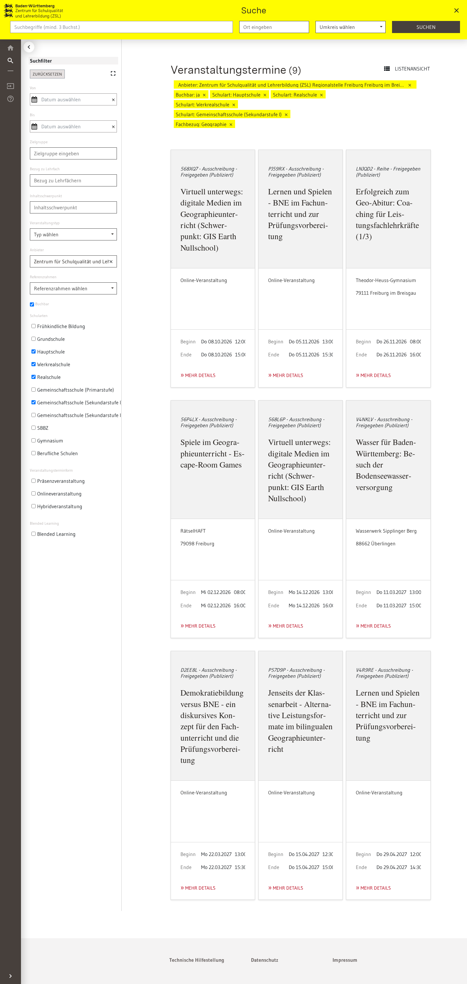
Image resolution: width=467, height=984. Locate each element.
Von (33, 87)
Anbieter (37, 249)
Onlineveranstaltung (59, 493)
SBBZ (42, 428)
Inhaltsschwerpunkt (46, 195)
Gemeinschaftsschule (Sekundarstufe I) (80, 402)
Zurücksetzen (47, 74)
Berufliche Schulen (57, 453)
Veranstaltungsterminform (51, 470)
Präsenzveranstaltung (61, 481)
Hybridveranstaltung (59, 506)
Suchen (426, 27)
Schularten (39, 315)
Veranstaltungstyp (45, 222)
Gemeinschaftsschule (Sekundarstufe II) (80, 415)
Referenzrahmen (43, 276)
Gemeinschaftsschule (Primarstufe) (75, 390)
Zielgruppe (39, 141)
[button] (112, 261)
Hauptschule (51, 351)
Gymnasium (50, 440)
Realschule (49, 377)
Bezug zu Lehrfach (45, 168)
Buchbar (42, 303)
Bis (32, 114)
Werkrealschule (53, 364)
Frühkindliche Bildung (61, 326)
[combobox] (274, 27)
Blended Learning (44, 523)
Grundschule (51, 339)
